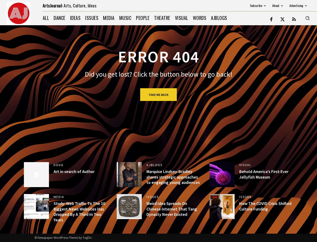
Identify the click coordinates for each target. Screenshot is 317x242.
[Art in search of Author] (36, 174)
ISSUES (152, 196)
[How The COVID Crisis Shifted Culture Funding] (222, 206)
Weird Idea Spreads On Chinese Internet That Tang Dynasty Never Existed (171, 209)
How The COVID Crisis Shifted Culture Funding (265, 206)
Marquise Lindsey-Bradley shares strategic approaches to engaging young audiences (173, 177)
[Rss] (294, 20)
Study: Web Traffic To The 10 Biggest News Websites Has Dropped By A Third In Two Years (79, 211)
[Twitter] (283, 20)
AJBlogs (154, 165)
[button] (307, 18)
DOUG (59, 165)
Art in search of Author (74, 171)
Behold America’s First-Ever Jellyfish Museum (263, 174)
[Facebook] (271, 20)
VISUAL (245, 165)
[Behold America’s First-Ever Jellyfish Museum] (222, 174)
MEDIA (59, 196)
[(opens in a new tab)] (129, 206)
